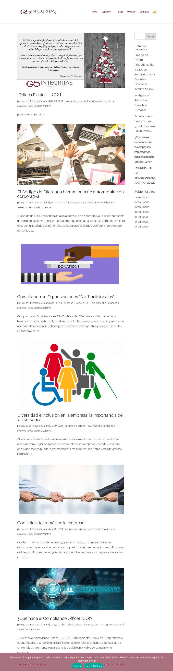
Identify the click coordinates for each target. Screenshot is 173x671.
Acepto (77, 666)
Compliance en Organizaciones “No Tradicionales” (66, 296)
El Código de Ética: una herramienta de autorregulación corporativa (70, 194)
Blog (120, 11)
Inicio (94, 11)
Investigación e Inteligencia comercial (105, 624)
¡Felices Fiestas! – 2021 (39, 94)
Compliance (71, 101)
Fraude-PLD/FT (82, 302)
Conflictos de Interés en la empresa (50, 522)
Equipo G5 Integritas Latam (35, 101)
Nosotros (131, 11)
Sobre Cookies (94, 666)
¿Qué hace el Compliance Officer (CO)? (54, 618)
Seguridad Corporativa (39, 105)
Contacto (144, 11)
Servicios (106, 11)
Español (82, 101)
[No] (168, 662)
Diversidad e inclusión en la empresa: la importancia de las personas (70, 417)
